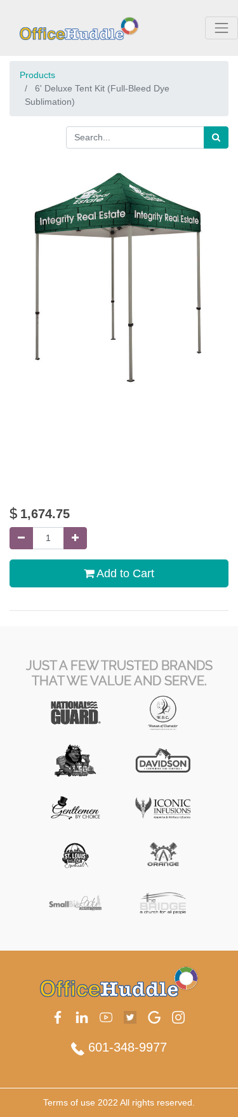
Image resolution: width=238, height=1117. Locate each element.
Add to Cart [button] (124, 573)
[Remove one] (21, 538)
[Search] (216, 137)
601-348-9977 (125, 1047)
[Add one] (75, 538)
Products (37, 75)
